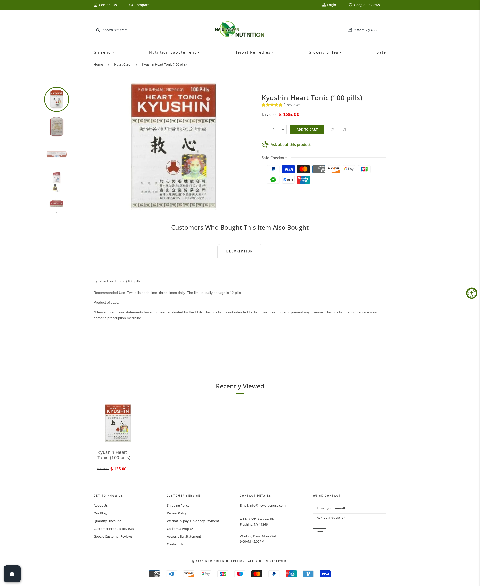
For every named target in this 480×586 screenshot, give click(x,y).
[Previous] (100, 146)
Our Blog (100, 513)
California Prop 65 (180, 528)
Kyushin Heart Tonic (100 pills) (164, 64)
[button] (273, 104)
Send (319, 531)
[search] (98, 30)
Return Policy (177, 513)
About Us (101, 505)
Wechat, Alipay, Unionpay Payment (193, 521)
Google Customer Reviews (113, 536)
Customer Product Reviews (114, 528)
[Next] (246, 146)
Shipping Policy (178, 505)
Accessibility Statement (184, 536)
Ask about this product (291, 144)
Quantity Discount (107, 521)
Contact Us (175, 544)
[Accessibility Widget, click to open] (472, 293)
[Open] (12, 573)
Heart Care (122, 64)
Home (98, 64)
